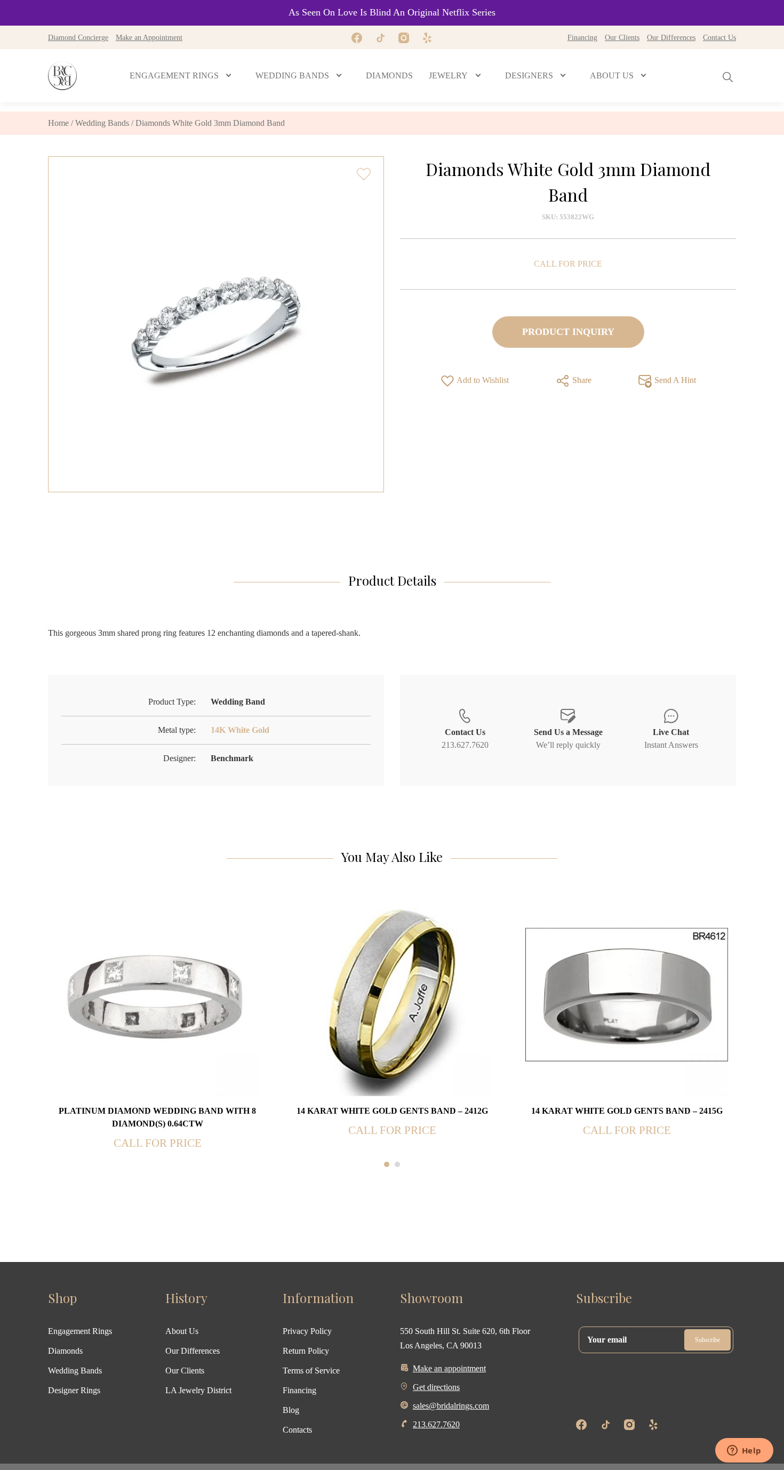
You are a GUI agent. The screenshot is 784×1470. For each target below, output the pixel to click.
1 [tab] (386, 1164)
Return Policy (306, 1350)
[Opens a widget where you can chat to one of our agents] (744, 1451)
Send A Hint (674, 380)
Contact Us (719, 37)
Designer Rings (74, 1390)
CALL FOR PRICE (568, 263)
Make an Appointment (149, 37)
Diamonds (65, 1350)
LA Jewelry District (198, 1390)
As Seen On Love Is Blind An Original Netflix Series (392, 12)
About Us (181, 1331)
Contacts (297, 1429)
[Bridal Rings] (62, 75)
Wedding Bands (102, 122)
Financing (582, 37)
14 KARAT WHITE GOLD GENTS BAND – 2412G (392, 1110)
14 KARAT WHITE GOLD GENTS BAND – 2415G (627, 1110)
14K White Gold (240, 729)
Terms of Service (311, 1370)
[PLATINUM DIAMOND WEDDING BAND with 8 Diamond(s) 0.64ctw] (157, 993)
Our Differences (671, 37)
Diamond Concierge (78, 37)
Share (580, 380)
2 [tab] (397, 1164)
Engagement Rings (80, 1331)
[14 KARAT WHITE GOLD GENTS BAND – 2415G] (626, 993)
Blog (291, 1410)
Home (58, 122)
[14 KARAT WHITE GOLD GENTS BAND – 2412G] (392, 993)
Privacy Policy (307, 1331)
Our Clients (622, 37)
